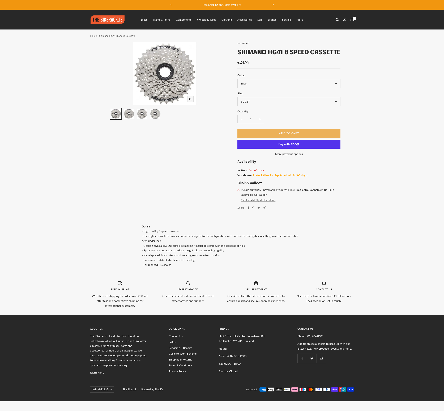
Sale (259, 19)
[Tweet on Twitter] (258, 207)
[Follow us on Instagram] (321, 358)
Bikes (144, 19)
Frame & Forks (161, 19)
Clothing (226, 19)
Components (183, 19)
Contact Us (176, 336)
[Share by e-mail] (264, 207)
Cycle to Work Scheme (183, 353)
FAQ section (314, 300)
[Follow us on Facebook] (302, 358)
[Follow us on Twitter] (312, 358)
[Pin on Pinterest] (253, 207)
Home (93, 35)
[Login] (344, 19)
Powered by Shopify (152, 389)
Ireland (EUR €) (100, 389)
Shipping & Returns (180, 359)
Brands (272, 19)
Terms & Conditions (181, 365)
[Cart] (352, 19)
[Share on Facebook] (248, 207)
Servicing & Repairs (180, 347)
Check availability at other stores (258, 200)
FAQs (172, 342)
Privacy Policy (177, 371)
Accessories (244, 19)
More (299, 19)
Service (286, 19)
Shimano (243, 43)
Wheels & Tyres (206, 19)
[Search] (337, 19)
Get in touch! (333, 300)
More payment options (289, 153)
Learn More (97, 372)
